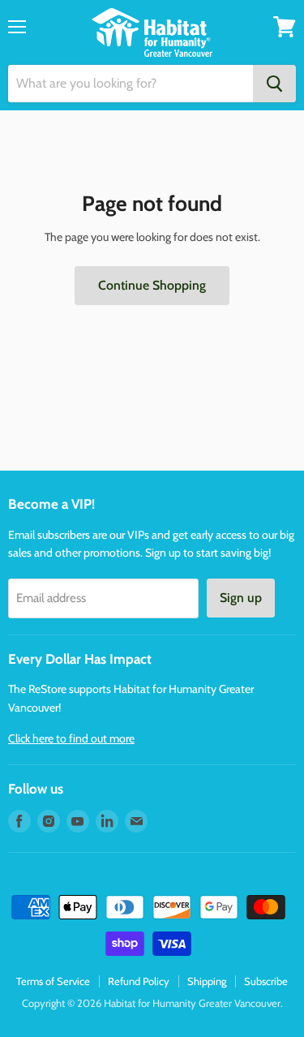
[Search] (274, 83)
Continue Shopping (152, 285)
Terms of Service (53, 981)
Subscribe (266, 981)
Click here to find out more (71, 738)
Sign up (241, 597)
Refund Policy (138, 981)
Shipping (206, 981)
